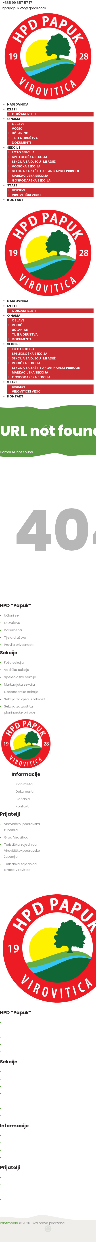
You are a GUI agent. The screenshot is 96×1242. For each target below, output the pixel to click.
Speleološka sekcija (20, 677)
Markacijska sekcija (19, 684)
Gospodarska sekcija (21, 691)
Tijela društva (15, 637)
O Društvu (12, 622)
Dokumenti (13, 630)
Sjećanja (23, 798)
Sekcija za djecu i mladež (24, 699)
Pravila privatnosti (18, 644)
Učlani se (11, 615)
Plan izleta (24, 784)
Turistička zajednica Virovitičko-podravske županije (22, 850)
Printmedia (9, 1223)
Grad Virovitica (16, 837)
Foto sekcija (14, 662)
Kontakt (22, 806)
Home (5, 452)
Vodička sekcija (16, 669)
